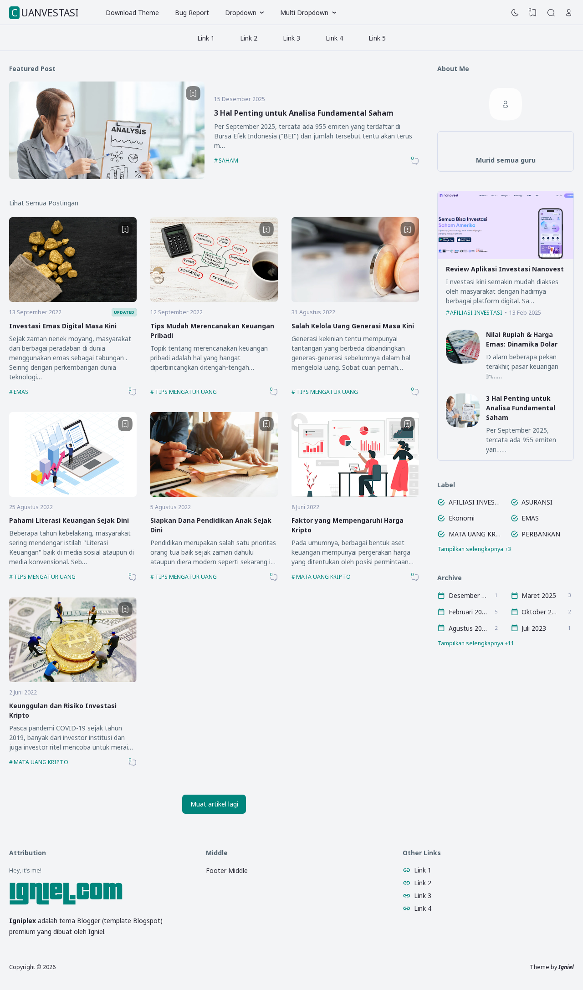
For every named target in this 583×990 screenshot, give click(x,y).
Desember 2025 (468, 595)
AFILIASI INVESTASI (476, 312)
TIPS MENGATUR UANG (186, 392)
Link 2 (248, 38)
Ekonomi (462, 518)
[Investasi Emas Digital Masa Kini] (73, 299)
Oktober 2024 (541, 611)
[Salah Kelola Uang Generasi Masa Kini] (355, 299)
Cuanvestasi (44, 12)
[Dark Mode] (515, 13)
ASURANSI (537, 502)
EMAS (21, 392)
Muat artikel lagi (214, 804)
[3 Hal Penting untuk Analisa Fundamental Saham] (107, 176)
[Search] (551, 13)
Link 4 (334, 38)
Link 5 (377, 38)
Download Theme (132, 12)
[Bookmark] (193, 93)
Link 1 (206, 38)
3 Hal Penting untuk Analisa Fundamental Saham (304, 113)
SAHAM (228, 160)
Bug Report (192, 12)
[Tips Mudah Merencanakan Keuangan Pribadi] (214, 299)
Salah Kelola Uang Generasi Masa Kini (353, 325)
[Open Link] (569, 13)
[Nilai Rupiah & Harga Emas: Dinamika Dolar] (463, 361)
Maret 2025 (539, 595)
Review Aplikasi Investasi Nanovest (505, 269)
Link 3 (291, 38)
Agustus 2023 (468, 628)
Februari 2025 (468, 611)
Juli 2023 (534, 628)
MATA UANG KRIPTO (323, 577)
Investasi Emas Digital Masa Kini (63, 325)
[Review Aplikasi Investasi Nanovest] (505, 256)
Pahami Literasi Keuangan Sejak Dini (69, 520)
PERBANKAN (541, 534)
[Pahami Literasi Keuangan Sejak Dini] (73, 494)
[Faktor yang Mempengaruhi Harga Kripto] (355, 494)
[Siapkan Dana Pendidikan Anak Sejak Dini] (214, 494)
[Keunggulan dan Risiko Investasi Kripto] (73, 679)
